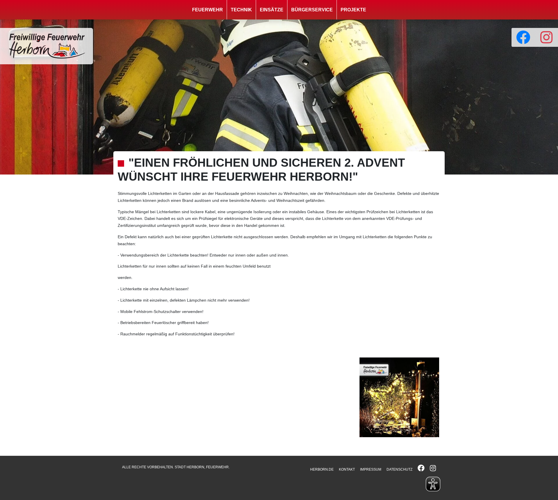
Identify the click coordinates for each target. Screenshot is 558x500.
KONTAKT (347, 469)
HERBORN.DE (322, 469)
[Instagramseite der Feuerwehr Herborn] (546, 37)
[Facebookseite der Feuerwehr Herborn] (523, 37)
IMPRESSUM (370, 469)
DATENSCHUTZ (399, 469)
